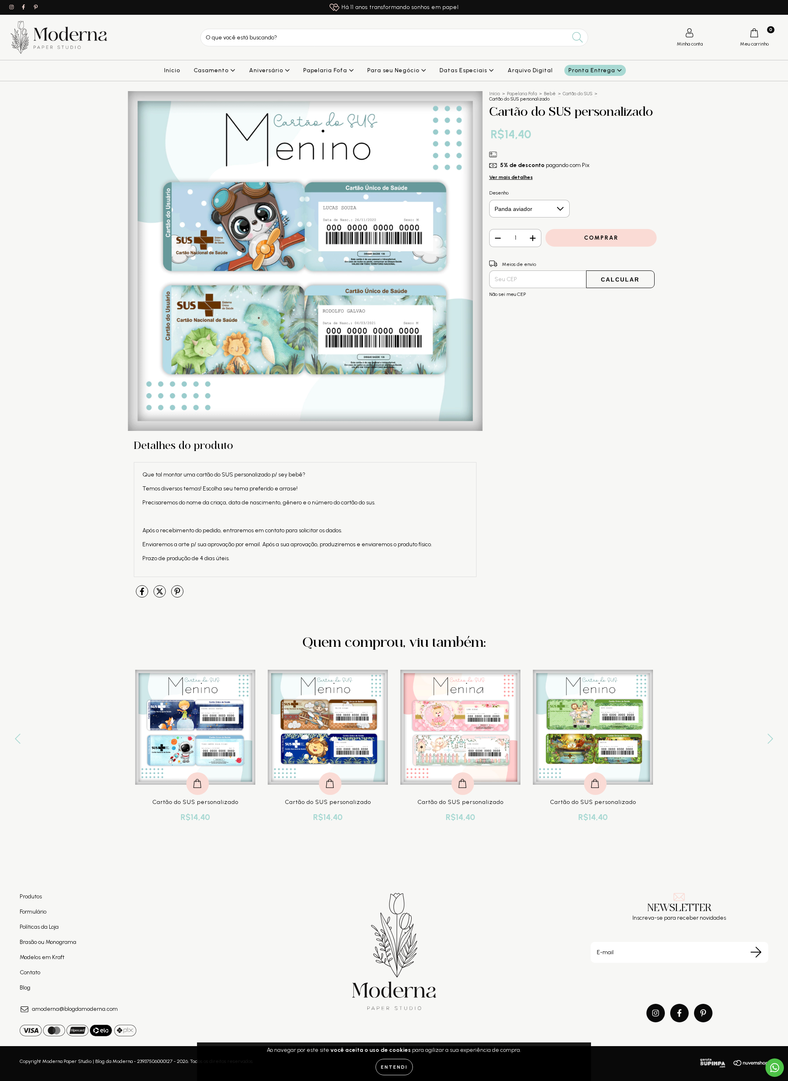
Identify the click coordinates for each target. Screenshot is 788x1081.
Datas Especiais (464, 70)
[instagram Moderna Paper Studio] (12, 7)
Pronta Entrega (592, 70)
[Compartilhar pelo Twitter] (160, 595)
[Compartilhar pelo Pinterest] (177, 595)
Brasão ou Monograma (48, 942)
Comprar (197, 775)
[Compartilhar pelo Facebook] (142, 595)
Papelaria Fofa (326, 70)
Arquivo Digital (530, 70)
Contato (30, 972)
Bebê (550, 93)
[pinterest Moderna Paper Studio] (35, 7)
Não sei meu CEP (507, 294)
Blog (25, 987)
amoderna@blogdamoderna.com (75, 1008)
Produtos (31, 896)
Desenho (499, 193)
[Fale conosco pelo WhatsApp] (774, 1067)
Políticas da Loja (39, 926)
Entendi (394, 1067)
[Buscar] (577, 37)
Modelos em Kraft (42, 957)
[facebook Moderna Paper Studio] (24, 7)
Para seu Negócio (394, 70)
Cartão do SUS (577, 93)
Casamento (212, 70)
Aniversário (267, 70)
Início (172, 70)
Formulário (33, 911)
